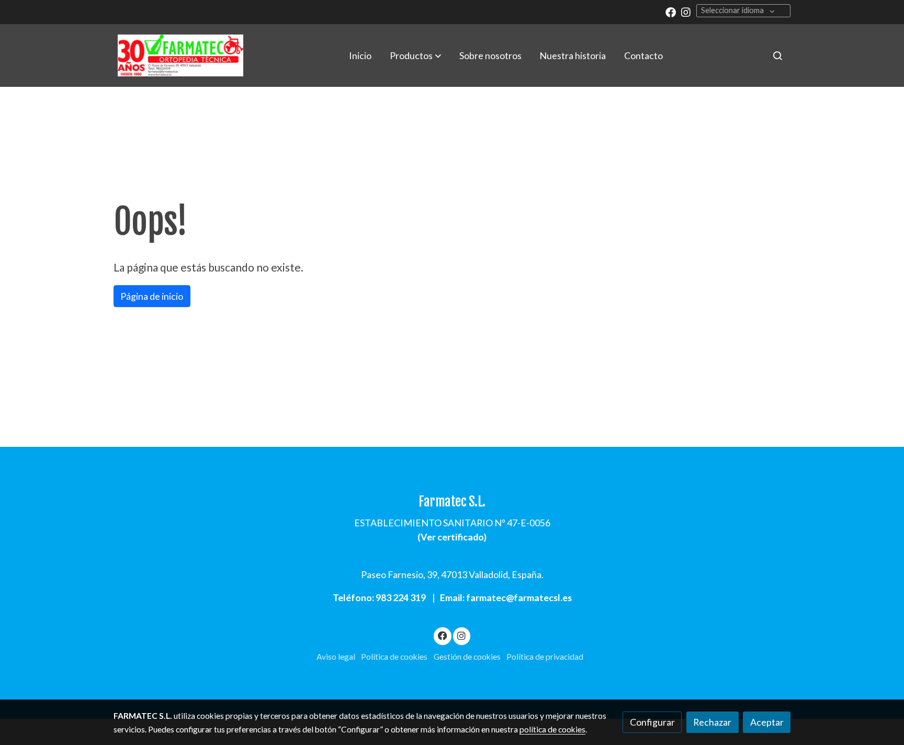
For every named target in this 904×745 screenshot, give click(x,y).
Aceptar (767, 722)
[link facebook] (670, 11)
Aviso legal (336, 656)
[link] (180, 55)
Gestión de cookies (467, 656)
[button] (415, 55)
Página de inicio (151, 296)
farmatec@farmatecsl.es (519, 597)
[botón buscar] (777, 55)
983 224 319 (401, 597)
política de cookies (552, 729)
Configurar (652, 722)
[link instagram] (686, 11)
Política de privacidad (544, 656)
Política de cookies (394, 656)
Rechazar (712, 722)
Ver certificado (452, 537)
